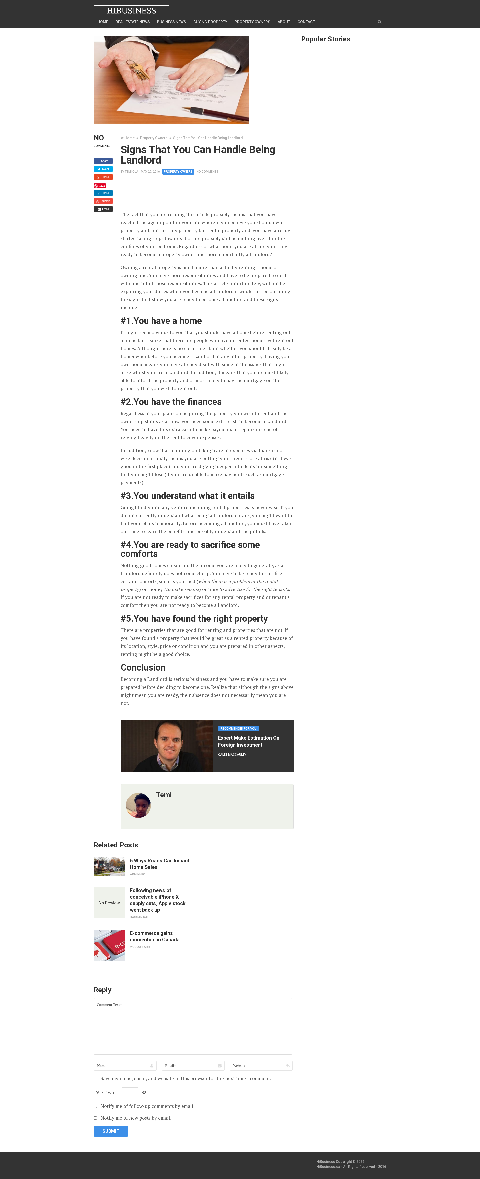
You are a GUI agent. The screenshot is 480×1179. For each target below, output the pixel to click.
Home (103, 22)
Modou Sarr (140, 947)
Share (104, 160)
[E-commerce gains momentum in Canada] (109, 945)
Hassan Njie (140, 917)
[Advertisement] (212, 194)
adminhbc (137, 874)
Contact (306, 22)
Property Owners (252, 22)
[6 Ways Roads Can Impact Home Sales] (109, 866)
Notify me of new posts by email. (136, 1118)
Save (102, 186)
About (284, 22)
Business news (171, 22)
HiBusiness (325, 1162)
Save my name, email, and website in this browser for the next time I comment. (186, 1078)
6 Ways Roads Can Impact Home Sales (160, 864)
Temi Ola (131, 171)
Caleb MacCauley (232, 754)
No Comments (207, 171)
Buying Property (210, 22)
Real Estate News (133, 22)
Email (105, 208)
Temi (164, 795)
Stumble (105, 200)
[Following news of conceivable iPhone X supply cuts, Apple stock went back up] (109, 902)
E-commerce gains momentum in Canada (155, 936)
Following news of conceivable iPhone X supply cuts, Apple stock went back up (158, 900)
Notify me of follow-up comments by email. (148, 1106)
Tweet (105, 168)
